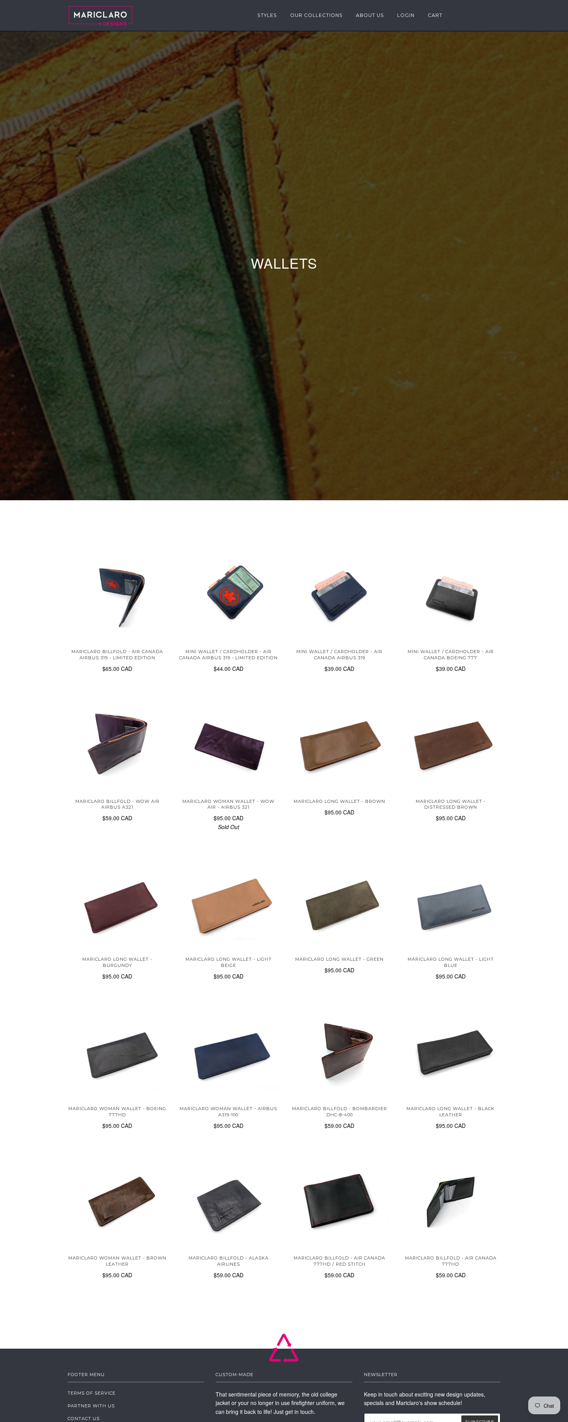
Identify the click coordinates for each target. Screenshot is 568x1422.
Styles (267, 15)
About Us (370, 15)
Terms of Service (92, 1393)
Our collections (316, 15)
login (406, 15)
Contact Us (84, 1418)
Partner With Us (91, 1405)
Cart (435, 15)
